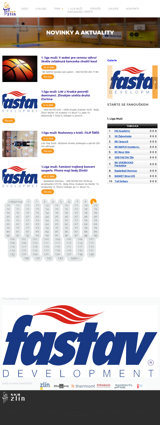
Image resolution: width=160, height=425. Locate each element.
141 (37, 258)
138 (80, 254)
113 (68, 243)
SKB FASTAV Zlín (124, 157)
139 (91, 254)
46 (66, 217)
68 (85, 224)
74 (47, 228)
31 (17, 213)
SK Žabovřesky (123, 136)
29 (95, 209)
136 (57, 254)
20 (8, 209)
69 (95, 224)
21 (17, 209)
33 (37, 213)
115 (91, 243)
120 (57, 247)
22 (27, 209)
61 (17, 224)
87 (76, 232)
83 (37, 232)
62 (27, 224)
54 (47, 220)
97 (76, 236)
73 (37, 228)
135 (46, 254)
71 (17, 228)
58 (85, 220)
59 (95, 220)
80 (8, 232)
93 (37, 236)
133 (23, 254)
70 (8, 228)
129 (68, 251)
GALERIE (113, 8)
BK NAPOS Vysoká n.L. (127, 146)
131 (91, 251)
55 (56, 220)
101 (23, 239)
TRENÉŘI (96, 412)
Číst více (48, 76)
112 (57, 243)
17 (76, 205)
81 (17, 232)
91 (17, 236)
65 (56, 224)
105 (68, 239)
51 (17, 220)
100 (12, 239)
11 (17, 205)
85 (56, 232)
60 (8, 224)
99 (95, 236)
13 (37, 205)
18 (85, 205)
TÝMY (57, 8)
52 (27, 220)
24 (47, 209)
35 (56, 213)
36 (66, 213)
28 (85, 209)
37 (76, 213)
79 (95, 228)
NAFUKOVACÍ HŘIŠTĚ (80, 11)
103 (46, 239)
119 (46, 247)
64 (47, 224)
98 (85, 236)
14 (47, 205)
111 (46, 243)
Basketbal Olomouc (126, 170)
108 (12, 243)
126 (35, 251)
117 (23, 247)
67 (76, 224)
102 (35, 239)
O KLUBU (41, 8)
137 (68, 254)
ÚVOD (24, 8)
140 (26, 258)
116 (12, 247)
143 (60, 258)
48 (85, 217)
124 (12, 251)
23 (37, 209)
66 (66, 224)
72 (27, 228)
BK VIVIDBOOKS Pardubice (124, 164)
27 (76, 209)
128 (57, 251)
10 (8, 205)
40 (8, 217)
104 (57, 239)
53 (37, 220)
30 (8, 213)
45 (56, 217)
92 (27, 236)
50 (8, 220)
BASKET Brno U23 (125, 176)
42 (27, 217)
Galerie (112, 60)
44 (47, 217)
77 (76, 228)
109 (23, 243)
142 (49, 258)
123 (91, 247)
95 (56, 236)
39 (95, 213)
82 (27, 232)
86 (66, 232)
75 (56, 228)
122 (80, 247)
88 (85, 232)
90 (8, 236)
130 (80, 251)
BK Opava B (121, 141)
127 (46, 251)
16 (66, 205)
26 (66, 209)
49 (95, 217)
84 (47, 232)
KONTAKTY (132, 8)
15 (56, 205)
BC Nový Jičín (122, 152)
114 (80, 243)
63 (37, 224)
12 (27, 205)
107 (91, 239)
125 (23, 251)
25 (56, 209)
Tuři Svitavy (121, 181)
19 (95, 205)
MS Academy (122, 130)
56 (66, 220)
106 (80, 239)
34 (47, 213)
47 (76, 217)
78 (85, 228)
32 (27, 213)
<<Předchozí (15, 202)
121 (68, 247)
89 (95, 232)
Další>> (75, 258)
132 (12, 254)
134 (35, 254)
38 (85, 213)
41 (17, 217)
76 (66, 228)
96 (66, 236)
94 (47, 236)
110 (35, 243)
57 (76, 220)
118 (35, 247)
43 (37, 217)
